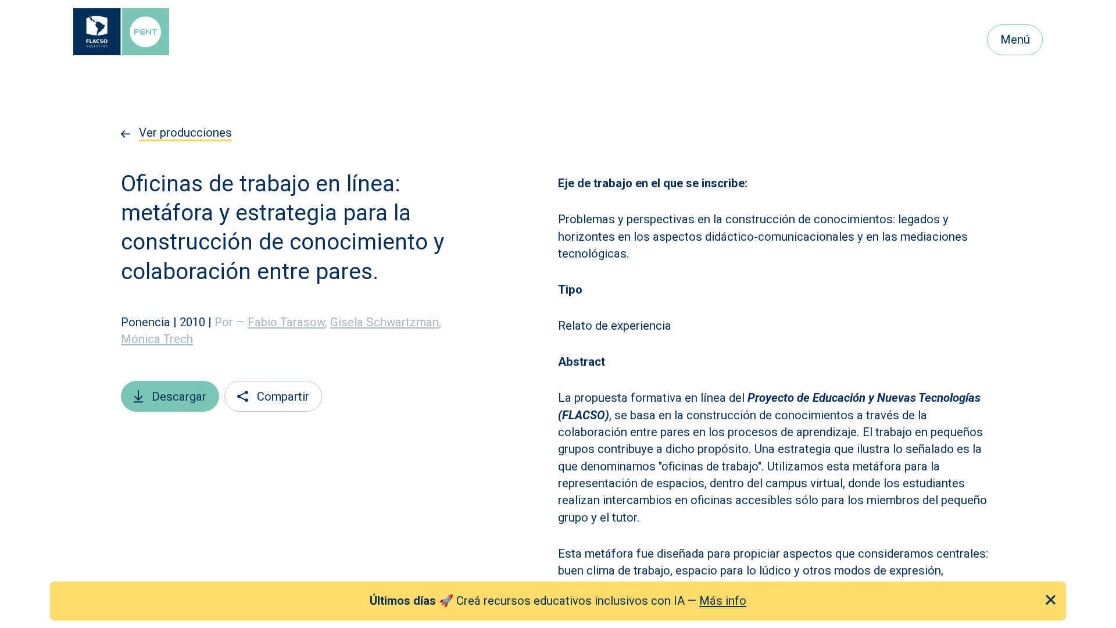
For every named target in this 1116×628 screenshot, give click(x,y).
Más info (722, 600)
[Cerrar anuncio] (1050, 600)
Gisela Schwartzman (385, 322)
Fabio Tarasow (287, 322)
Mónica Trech (157, 339)
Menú (1015, 40)
